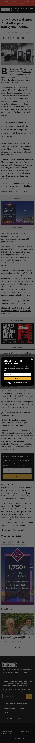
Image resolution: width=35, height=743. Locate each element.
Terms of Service (21, 382)
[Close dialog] (31, 360)
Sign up (17, 378)
